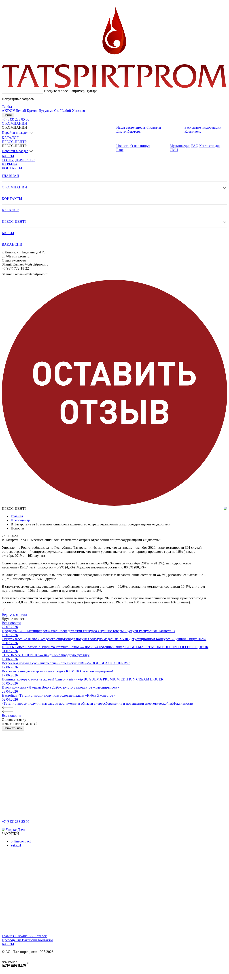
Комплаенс (192, 131)
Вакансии (30, 940)
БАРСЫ (8, 156)
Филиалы (153, 127)
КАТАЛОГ (10, 138)
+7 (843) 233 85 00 (15, 821)
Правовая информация (19, 959)
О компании (24, 936)
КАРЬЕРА (9, 164)
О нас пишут (140, 146)
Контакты (45, 940)
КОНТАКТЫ (12, 168)
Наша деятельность (131, 127)
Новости (122, 146)
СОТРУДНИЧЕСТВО (18, 160)
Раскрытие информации (202, 127)
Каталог (40, 936)
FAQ (194, 146)
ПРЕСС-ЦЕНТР (14, 142)
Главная (8, 936)
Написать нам (13, 728)
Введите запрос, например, (70, 91)
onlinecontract (21, 841)
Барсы (8, 944)
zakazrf (16, 845)
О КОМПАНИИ (14, 123)
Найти (8, 115)
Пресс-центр (12, 940)
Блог (119, 150)
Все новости (11, 623)
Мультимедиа (180, 146)
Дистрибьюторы (128, 131)
